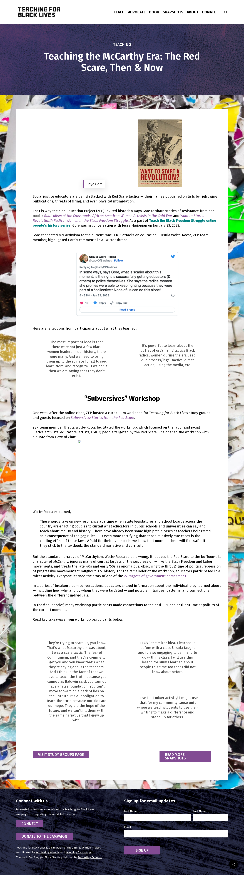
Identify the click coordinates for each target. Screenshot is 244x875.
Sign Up (142, 850)
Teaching (122, 44)
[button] (61, 754)
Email (127, 827)
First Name (130, 811)
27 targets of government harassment (155, 576)
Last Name (199, 811)
